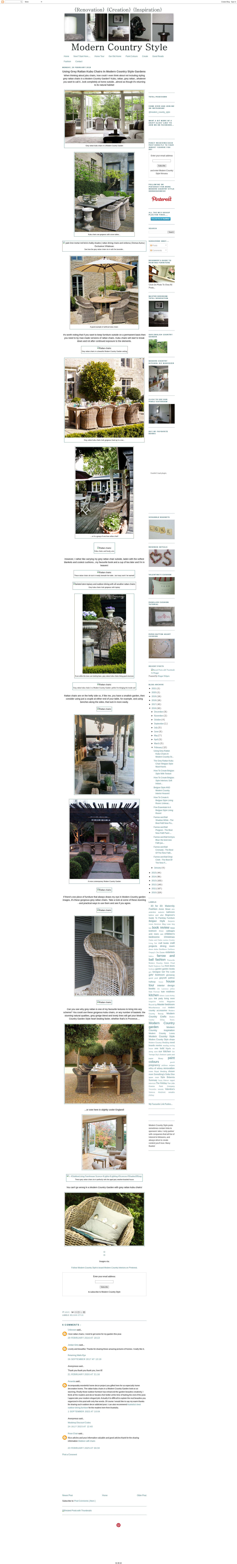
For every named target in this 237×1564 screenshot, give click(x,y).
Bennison (158, 924)
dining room (167, 946)
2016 (154, 708)
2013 (154, 881)
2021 (154, 688)
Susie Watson (164, 1080)
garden (158, 969)
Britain (162, 931)
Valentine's (170, 1089)
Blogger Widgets (164, 676)
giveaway (170, 975)
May (156, 735)
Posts (154, 245)
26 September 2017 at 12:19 (84, 1359)
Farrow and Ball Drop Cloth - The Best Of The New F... (163, 860)
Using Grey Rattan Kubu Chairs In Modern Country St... (163, 754)
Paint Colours (132, 56)
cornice (166, 940)
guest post (154, 978)
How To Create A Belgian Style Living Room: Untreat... (163, 800)
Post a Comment (69, 1454)
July (156, 728)
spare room (155, 1077)
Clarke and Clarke (156, 940)
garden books (168, 969)
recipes (172, 1065)
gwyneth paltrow (167, 978)
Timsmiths (153, 1089)
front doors (170, 966)
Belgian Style (76, 1315)
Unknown (72, 1330)
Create (145, 56)
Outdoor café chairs (86, 1441)
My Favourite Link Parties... (160, 1104)
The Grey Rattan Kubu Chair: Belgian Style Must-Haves (163, 764)
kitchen (154, 995)
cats (162, 934)
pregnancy (155, 1065)
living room (169, 998)
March (157, 743)
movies (159, 1045)
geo (150, 972)
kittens (162, 996)
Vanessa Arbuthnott (158, 1092)
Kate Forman (155, 992)
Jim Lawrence (163, 989)
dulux (156, 949)
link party (159, 998)
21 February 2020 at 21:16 (84, 1374)
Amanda (72, 1381)
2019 (154, 696)
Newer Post (67, 1495)
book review (161, 927)
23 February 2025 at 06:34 (84, 1448)
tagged (172, 1080)
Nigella (169, 1048)
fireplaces (157, 966)
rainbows (165, 1065)
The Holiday (161, 1083)
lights (151, 999)
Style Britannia (168, 1077)
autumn (162, 912)
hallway (154, 982)
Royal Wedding (161, 1071)
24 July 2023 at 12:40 (80, 1427)
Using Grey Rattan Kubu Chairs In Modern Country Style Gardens (104, 71)
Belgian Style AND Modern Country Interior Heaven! (162, 790)
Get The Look (168, 972)
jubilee (172, 989)
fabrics (153, 956)
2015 (154, 873)
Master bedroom (166, 1004)
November (159, 716)
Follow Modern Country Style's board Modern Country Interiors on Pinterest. (104, 1268)
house (162, 982)
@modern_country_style (159, 112)
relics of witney (156, 1068)
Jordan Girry (73, 1345)
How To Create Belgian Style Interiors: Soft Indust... (164, 781)
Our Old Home (115, 56)
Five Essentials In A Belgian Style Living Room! (163, 810)
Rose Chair (73, 1434)
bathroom (170, 912)
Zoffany (151, 1095)
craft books (164, 943)
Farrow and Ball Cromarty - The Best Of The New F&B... (163, 850)
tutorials (161, 1089)
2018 (154, 700)
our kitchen (165, 1051)
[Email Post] (72, 1312)
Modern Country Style (162, 1036)
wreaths (171, 1092)
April (156, 739)
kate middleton (168, 992)
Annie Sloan (165, 909)
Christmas (169, 937)
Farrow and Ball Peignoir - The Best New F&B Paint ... (163, 830)
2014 (154, 877)
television (152, 1083)
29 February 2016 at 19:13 (84, 1338)
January (158, 868)
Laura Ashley (170, 996)
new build (160, 1048)
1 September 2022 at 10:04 (84, 1411)
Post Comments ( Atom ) (84, 1501)
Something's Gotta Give (164, 1074)
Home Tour (99, 56)
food (163, 966)
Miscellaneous (155, 1008)
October (157, 720)
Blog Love (167, 924)
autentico (153, 912)
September (159, 724)
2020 (154, 692)
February (158, 747)
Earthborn (163, 949)
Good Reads (158, 56)
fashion (161, 959)
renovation (169, 1068)
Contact (78, 61)
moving (166, 1045)
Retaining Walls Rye (77, 1355)
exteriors (170, 952)
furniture (152, 969)
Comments (157, 250)
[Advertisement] (104, 1475)
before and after (157, 915)
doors (151, 949)
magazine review (158, 1002)
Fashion (67, 61)
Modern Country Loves (162, 1033)
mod (165, 1008)
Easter (163, 952)
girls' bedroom (157, 975)
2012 (154, 885)
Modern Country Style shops (162, 1039)
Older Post (141, 1495)
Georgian (157, 972)
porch (172, 1062)
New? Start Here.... (82, 56)
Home (66, 56)
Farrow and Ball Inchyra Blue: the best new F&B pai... (164, 840)
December (159, 712)
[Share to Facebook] (84, 1312)
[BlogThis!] (78, 1312)
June (156, 731)
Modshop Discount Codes (79, 1423)
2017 (154, 704)
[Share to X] (81, 1312)
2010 (154, 892)
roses (151, 1071)
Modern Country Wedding (159, 1042)
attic (173, 909)
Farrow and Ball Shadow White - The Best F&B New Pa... (163, 820)
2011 (154, 888)
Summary (153, 1080)
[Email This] (75, 1312)
